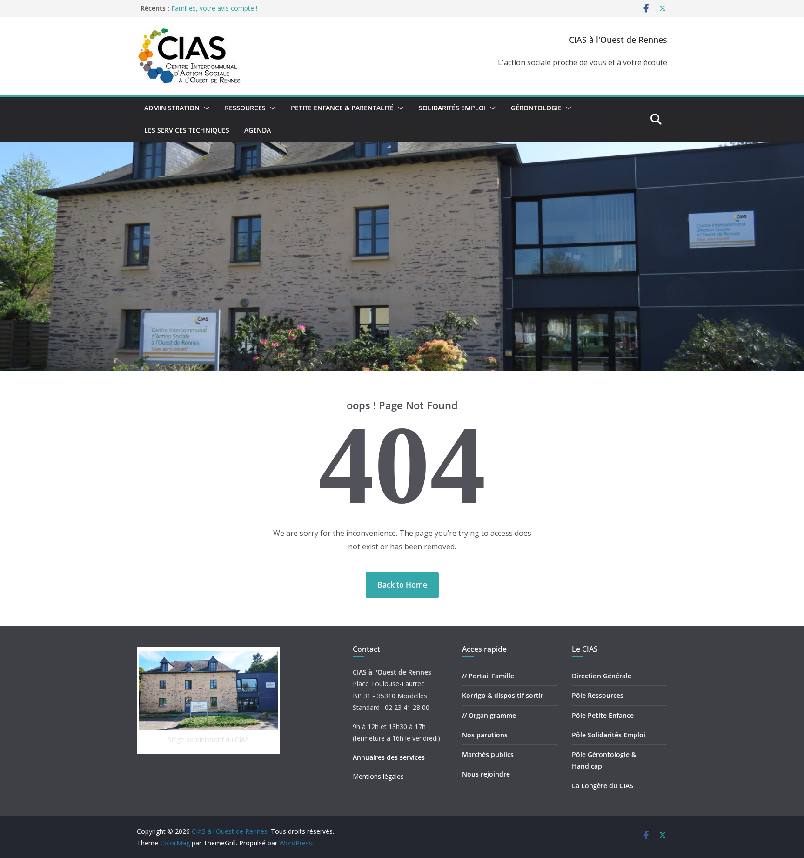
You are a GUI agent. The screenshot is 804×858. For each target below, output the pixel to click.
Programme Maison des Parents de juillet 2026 (242, 5)
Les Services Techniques (186, 130)
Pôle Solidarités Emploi (608, 734)
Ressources (245, 107)
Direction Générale (601, 675)
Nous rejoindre (486, 774)
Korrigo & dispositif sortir (502, 695)
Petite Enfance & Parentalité (342, 107)
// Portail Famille (488, 675)
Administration (172, 107)
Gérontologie (536, 107)
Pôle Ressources (597, 695)
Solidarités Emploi (452, 107)
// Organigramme (489, 715)
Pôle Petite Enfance (603, 715)
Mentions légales (378, 776)
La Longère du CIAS (602, 785)
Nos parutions (485, 734)
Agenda (257, 130)
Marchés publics (488, 754)
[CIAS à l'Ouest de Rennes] (402, 148)
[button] (205, 108)
